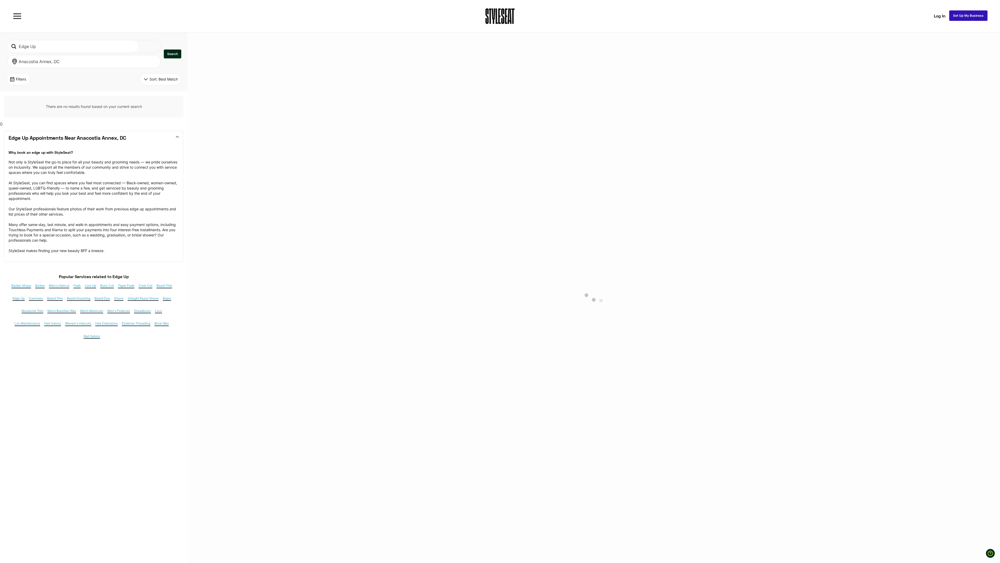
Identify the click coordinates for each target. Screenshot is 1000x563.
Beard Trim (164, 285)
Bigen (167, 298)
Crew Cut (145, 285)
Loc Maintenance (27, 323)
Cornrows (36, 298)
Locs (158, 311)
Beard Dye (102, 298)
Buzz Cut (107, 285)
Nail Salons (92, 336)
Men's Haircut (59, 285)
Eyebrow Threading (136, 323)
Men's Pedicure (118, 311)
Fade (77, 285)
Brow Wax (161, 323)
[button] (172, 54)
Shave (118, 298)
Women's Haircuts (78, 323)
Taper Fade (126, 285)
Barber (40, 285)
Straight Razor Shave (143, 298)
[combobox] (73, 46)
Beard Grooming (78, 298)
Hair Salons (52, 323)
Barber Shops (21, 285)
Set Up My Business (968, 15)
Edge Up (18, 298)
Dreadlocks (142, 311)
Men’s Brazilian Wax (61, 311)
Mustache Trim (32, 311)
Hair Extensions (106, 323)
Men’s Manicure (91, 311)
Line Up (90, 285)
